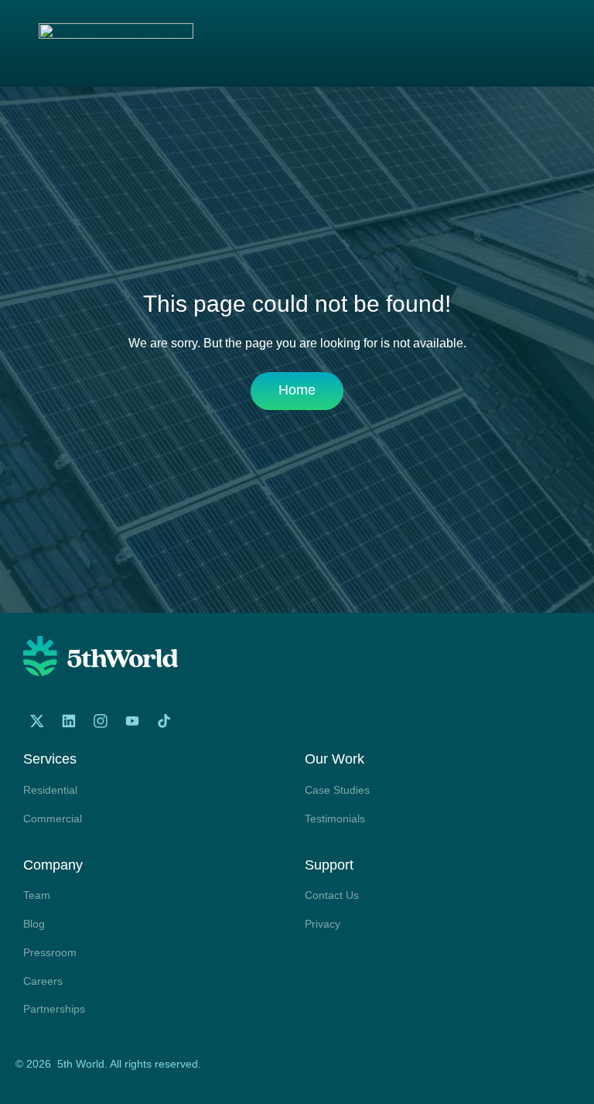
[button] (552, 45)
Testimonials (335, 818)
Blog (34, 924)
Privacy (322, 924)
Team (36, 895)
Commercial (52, 818)
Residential (50, 790)
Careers (43, 981)
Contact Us (332, 895)
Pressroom (50, 952)
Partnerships (54, 1009)
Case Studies (337, 790)
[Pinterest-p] (196, 721)
